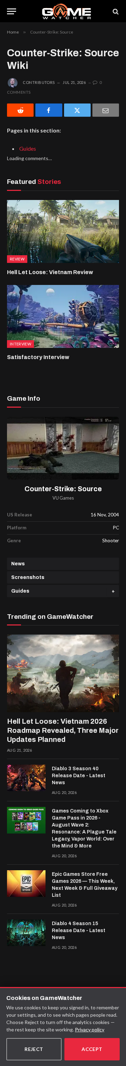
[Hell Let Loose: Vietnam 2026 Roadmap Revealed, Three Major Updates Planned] (63, 673)
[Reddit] (20, 110)
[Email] (105, 110)
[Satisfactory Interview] (63, 316)
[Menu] (11, 11)
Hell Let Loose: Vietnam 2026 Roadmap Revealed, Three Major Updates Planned (63, 730)
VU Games (63, 498)
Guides (27, 148)
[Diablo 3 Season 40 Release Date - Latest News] (26, 778)
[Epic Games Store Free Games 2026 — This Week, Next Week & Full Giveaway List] (26, 883)
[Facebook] (48, 110)
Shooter (110, 540)
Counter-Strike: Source (63, 489)
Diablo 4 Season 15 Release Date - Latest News (78, 930)
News (18, 563)
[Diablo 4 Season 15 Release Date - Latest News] (26, 933)
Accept (92, 1049)
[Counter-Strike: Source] (63, 448)
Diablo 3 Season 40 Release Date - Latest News (78, 775)
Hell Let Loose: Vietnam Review (50, 272)
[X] (77, 110)
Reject (33, 1049)
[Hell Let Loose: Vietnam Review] (63, 231)
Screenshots (27, 577)
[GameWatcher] (66, 11)
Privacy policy (89, 1029)
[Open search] (115, 11)
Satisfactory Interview (38, 357)
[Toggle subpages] (113, 591)
